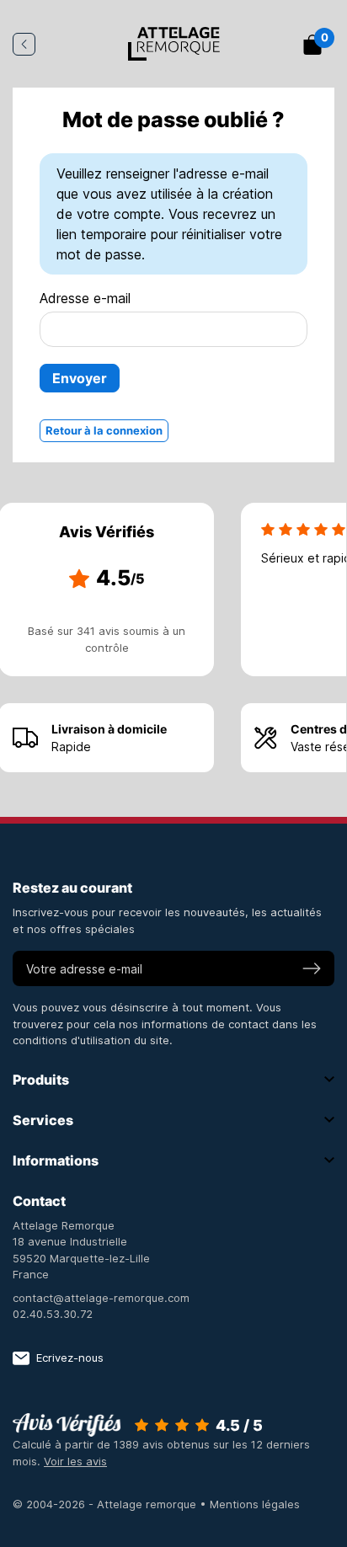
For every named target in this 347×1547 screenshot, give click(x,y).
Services (43, 1120)
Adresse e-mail (85, 298)
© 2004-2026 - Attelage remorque (106, 1504)
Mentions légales (255, 1504)
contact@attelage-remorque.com (101, 1297)
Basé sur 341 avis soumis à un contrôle (106, 639)
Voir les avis (75, 1461)
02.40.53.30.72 (53, 1313)
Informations (56, 1160)
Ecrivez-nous (70, 1357)
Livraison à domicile (109, 729)
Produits (41, 1079)
